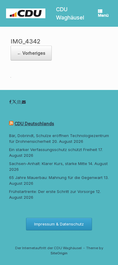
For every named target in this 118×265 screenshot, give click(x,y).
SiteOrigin (59, 253)
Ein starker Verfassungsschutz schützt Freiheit (53, 149)
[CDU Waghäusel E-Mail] (24, 101)
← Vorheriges (31, 53)
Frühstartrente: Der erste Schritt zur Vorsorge (52, 191)
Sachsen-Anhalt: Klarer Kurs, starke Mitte (48, 163)
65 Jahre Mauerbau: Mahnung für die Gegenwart (56, 177)
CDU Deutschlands (34, 123)
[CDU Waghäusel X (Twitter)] (14, 101)
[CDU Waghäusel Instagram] (19, 101)
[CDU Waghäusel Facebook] (10, 101)
